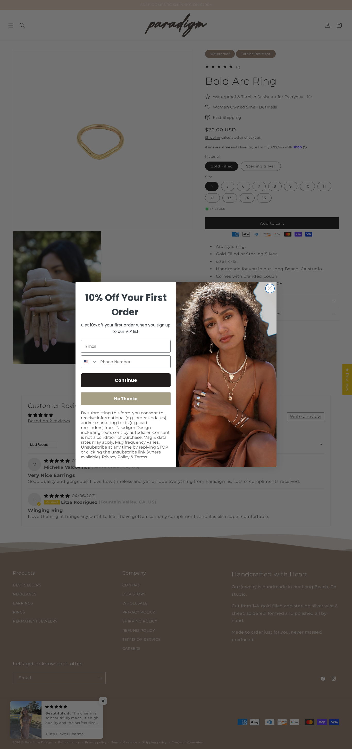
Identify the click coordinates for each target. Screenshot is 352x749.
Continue (126, 380)
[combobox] (89, 362)
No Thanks (125, 399)
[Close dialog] (269, 288)
